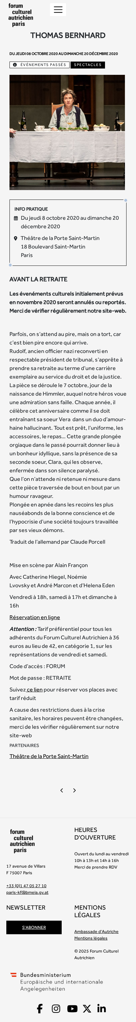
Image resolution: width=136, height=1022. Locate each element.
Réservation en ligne (34, 617)
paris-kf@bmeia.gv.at (27, 892)
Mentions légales (91, 938)
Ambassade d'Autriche (96, 931)
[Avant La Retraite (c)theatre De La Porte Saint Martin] (67, 131)
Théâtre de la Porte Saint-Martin (49, 756)
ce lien (34, 689)
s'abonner (34, 927)
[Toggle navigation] (58, 9)
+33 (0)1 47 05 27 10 (26, 885)
